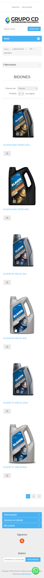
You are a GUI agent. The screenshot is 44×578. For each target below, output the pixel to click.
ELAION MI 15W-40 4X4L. (15, 338)
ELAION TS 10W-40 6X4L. (15, 467)
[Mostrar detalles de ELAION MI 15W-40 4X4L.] (22, 315)
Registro (16, 7)
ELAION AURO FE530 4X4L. (16, 209)
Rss (22, 541)
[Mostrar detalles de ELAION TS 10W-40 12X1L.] (22, 379)
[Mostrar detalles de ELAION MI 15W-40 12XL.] (22, 250)
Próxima (39, 496)
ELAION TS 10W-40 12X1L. (16, 403)
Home (6, 49)
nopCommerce (26, 574)
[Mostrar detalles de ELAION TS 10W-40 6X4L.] (22, 444)
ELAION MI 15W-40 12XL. (15, 274)
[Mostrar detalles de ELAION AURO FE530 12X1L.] (22, 121)
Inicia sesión (27, 7)
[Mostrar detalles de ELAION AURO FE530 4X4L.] (22, 186)
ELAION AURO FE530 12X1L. (17, 145)
